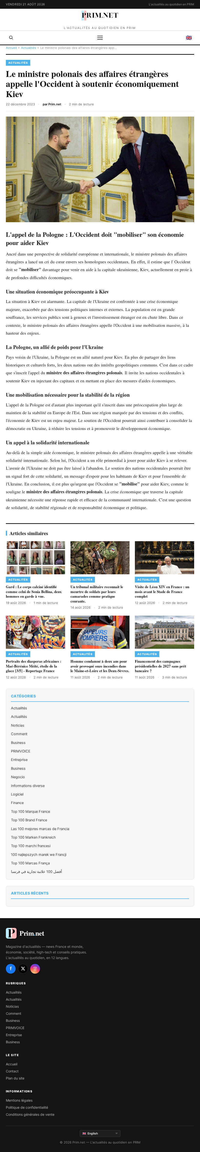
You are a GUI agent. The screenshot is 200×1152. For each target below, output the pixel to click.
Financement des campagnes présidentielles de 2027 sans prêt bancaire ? (160, 665)
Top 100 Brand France (29, 820)
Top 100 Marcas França (30, 863)
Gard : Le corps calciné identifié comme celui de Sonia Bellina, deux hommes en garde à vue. (34, 591)
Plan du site (15, 1078)
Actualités (28, 48)
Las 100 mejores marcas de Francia (40, 829)
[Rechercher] (11, 37)
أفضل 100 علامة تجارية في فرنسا (36, 871)
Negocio (18, 777)
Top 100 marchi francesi (30, 846)
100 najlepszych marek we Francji (38, 854)
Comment (19, 734)
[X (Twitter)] (23, 969)
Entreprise (19, 760)
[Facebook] (11, 969)
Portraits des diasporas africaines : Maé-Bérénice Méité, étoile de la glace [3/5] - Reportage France (33, 665)
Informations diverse (28, 786)
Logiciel (17, 794)
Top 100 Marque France (30, 811)
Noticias (17, 725)
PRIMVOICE (20, 751)
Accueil (11, 48)
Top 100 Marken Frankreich (33, 837)
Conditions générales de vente (30, 1114)
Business (18, 743)
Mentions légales (19, 1100)
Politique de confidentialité (27, 1107)
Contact (12, 1071)
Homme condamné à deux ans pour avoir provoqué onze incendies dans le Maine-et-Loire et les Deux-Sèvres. (99, 665)
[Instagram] (35, 969)
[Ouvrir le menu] (100, 37)
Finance (17, 803)
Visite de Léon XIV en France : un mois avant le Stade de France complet (162, 591)
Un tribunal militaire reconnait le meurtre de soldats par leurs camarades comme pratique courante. (96, 594)
